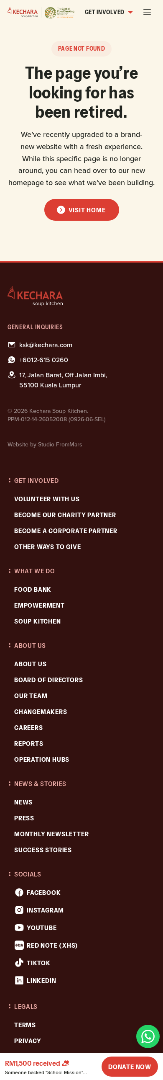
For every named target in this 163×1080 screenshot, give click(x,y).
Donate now (129, 1066)
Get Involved (105, 12)
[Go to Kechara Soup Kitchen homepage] (41, 12)
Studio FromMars (60, 444)
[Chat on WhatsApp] (148, 1036)
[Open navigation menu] (147, 12)
